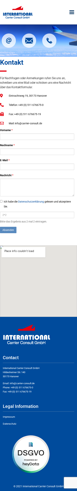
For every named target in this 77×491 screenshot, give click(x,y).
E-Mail (5, 160)
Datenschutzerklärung (31, 201)
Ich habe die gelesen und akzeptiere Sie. (37, 204)
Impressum (9, 416)
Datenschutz (9, 423)
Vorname (6, 130)
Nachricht (6, 175)
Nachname (7, 145)
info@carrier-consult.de (22, 383)
